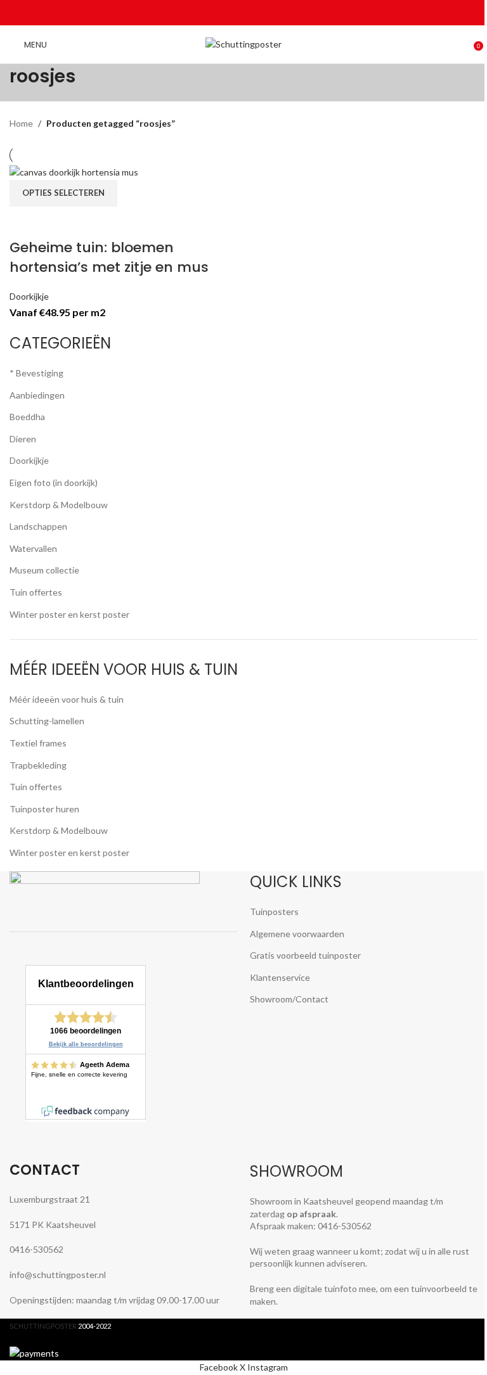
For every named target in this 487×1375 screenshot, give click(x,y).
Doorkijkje (29, 296)
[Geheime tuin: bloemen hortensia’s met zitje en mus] (74, 171)
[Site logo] (243, 43)
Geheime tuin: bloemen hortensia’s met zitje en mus (109, 257)
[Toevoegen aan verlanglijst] (92, 222)
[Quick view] (59, 222)
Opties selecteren (63, 193)
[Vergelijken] (25, 222)
